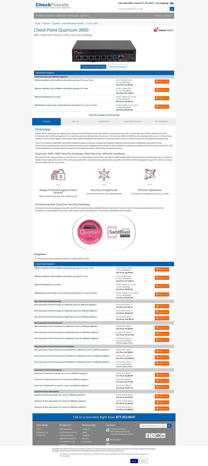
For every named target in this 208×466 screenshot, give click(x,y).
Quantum (56, 23)
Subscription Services (132, 121)
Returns (85, 438)
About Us (158, 15)
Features (75, 121)
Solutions (50, 15)
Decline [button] (143, 461)
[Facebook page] (148, 437)
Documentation (161, 121)
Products (39, 15)
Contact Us (84, 15)
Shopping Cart (42, 432)
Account (167, 15)
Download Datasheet (117, 67)
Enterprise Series (66, 435)
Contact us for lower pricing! (93, 67)
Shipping (86, 435)
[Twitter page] (153, 437)
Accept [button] (134, 461)
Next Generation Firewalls (72, 23)
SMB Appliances (65, 429)
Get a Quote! (73, 15)
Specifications (104, 121)
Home (37, 23)
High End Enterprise (67, 438)
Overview (47, 121)
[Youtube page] (158, 437)
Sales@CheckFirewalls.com (121, 445)
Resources (61, 15)
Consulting (86, 441)
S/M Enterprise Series (68, 432)
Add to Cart (163, 81)
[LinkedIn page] (163, 437)
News (84, 432)
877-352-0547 (147, 3)
